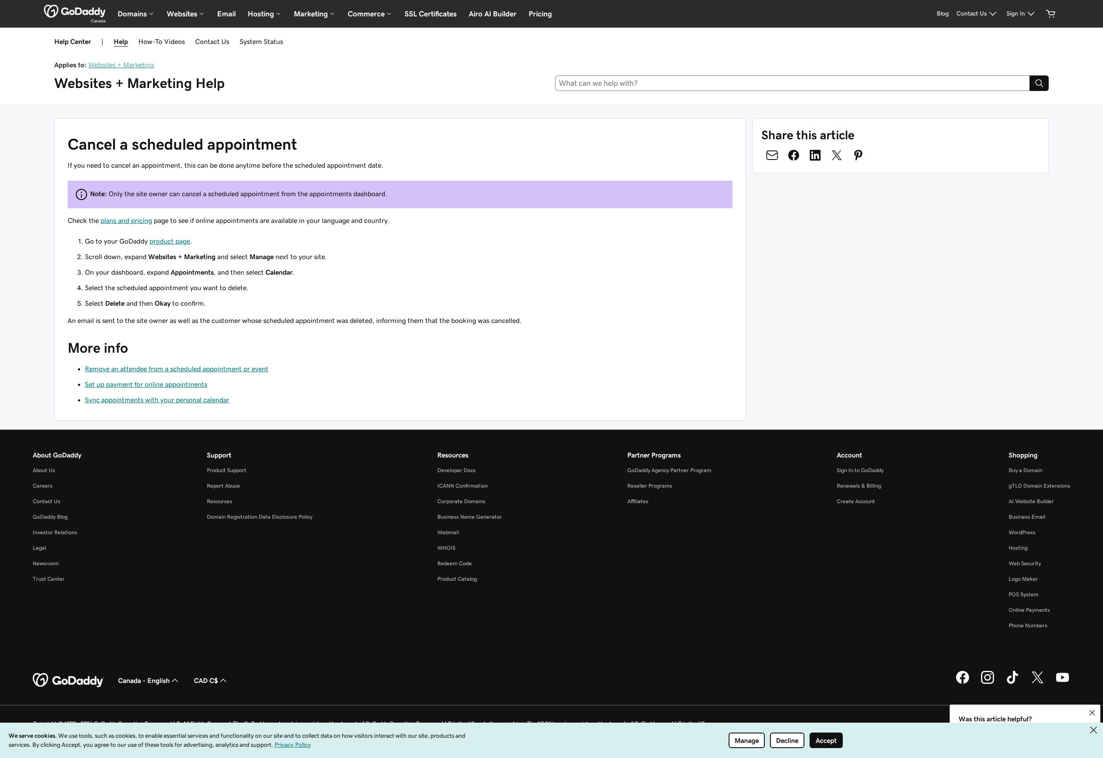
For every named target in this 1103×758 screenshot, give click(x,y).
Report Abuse (223, 486)
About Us (44, 470)
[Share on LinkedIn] (815, 155)
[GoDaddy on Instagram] (987, 682)
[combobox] (792, 83)
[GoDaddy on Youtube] (1062, 682)
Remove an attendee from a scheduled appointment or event (176, 368)
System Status (261, 41)
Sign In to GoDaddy (860, 470)
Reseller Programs (649, 486)
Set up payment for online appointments (146, 384)
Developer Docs (456, 470)
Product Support (226, 470)
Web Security (1025, 563)
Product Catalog (457, 579)
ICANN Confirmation (462, 486)
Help (121, 41)
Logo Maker (1023, 579)
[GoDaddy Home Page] (68, 680)
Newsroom (46, 563)
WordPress (1022, 532)
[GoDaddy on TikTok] (1012, 682)
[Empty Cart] (1051, 14)
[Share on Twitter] (837, 155)
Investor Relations (55, 532)
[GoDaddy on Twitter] (1037, 682)
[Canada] (75, 11)
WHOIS (446, 548)
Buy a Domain (1025, 470)
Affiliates (637, 501)
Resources (219, 501)
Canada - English (144, 680)
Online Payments (1029, 610)
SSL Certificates (431, 14)
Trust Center (49, 579)
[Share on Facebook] (793, 155)
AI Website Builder (1031, 501)
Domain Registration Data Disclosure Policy (259, 517)
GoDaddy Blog (50, 517)
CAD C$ (206, 680)
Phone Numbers (1028, 625)
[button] (1092, 712)
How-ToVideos (161, 41)
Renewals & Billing (859, 486)
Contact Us (212, 41)
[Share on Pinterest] (858, 155)
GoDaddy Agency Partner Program (669, 470)
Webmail (448, 532)
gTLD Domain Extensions (1039, 486)
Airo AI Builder (493, 14)
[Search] (1039, 83)
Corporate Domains (461, 501)
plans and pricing (126, 220)
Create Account (856, 501)
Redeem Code (454, 563)
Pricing (540, 14)
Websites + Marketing (121, 64)
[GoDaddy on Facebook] (962, 682)
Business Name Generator (469, 517)
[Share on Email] (772, 155)
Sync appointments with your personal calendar (157, 399)
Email (226, 14)
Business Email (1027, 517)
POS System (1023, 594)
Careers (43, 486)
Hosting (1018, 548)
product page (170, 241)
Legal (39, 548)
